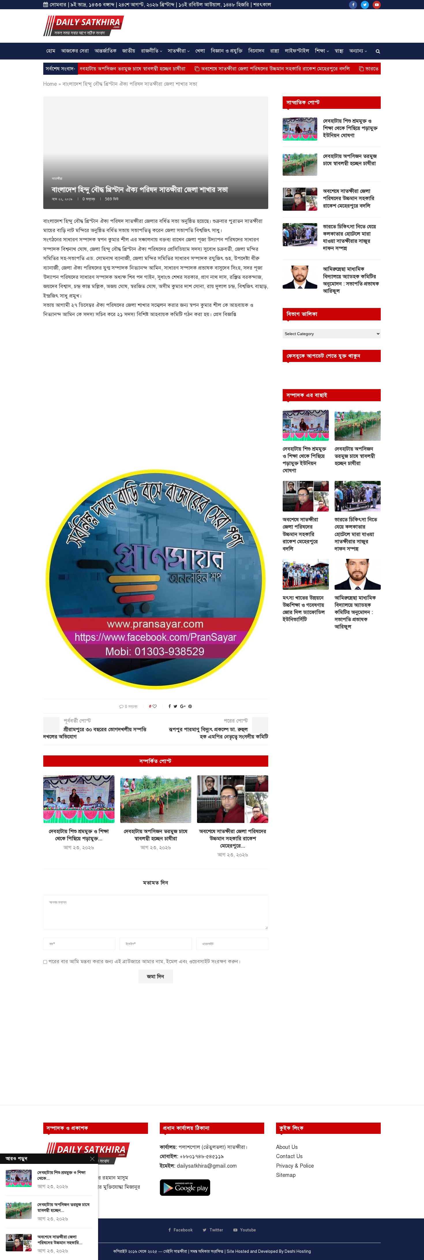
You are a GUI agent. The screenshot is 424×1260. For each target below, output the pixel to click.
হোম (50, 51)
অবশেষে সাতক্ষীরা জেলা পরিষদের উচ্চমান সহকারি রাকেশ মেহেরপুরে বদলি (234, 69)
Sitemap (286, 1175)
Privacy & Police (295, 1166)
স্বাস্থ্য (339, 51)
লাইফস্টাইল (297, 51)
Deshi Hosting (298, 1251)
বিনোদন (256, 51)
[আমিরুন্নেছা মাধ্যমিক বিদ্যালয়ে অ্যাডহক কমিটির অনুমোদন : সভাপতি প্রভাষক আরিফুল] (300, 277)
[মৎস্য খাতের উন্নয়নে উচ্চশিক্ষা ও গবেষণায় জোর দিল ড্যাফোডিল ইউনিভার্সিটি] (306, 574)
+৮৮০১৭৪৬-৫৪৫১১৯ (202, 1156)
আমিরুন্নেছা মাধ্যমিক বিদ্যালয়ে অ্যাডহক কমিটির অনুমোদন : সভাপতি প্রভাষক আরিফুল (351, 280)
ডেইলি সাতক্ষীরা (175, 1251)
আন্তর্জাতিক (106, 51)
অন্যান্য (356, 51)
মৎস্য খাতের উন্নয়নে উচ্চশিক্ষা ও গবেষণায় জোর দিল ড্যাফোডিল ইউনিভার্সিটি (304, 609)
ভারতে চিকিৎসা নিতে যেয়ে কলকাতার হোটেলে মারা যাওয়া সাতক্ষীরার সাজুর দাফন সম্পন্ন (349, 237)
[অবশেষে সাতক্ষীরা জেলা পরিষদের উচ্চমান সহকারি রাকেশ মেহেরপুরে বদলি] (232, 799)
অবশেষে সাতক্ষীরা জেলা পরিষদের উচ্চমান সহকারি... (59, 1239)
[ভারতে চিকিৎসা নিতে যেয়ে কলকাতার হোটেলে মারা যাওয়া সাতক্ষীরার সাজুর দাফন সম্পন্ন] (300, 234)
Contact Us (289, 1156)
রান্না (274, 51)
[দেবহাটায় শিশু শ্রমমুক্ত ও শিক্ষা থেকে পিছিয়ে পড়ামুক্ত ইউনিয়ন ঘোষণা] (79, 799)
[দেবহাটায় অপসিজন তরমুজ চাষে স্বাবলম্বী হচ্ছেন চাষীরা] (156, 799)
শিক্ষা (320, 51)
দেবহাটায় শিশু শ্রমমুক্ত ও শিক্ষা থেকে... (61, 1175)
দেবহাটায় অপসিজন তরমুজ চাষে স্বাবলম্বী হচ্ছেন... (63, 1207)
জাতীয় (128, 51)
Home (50, 84)
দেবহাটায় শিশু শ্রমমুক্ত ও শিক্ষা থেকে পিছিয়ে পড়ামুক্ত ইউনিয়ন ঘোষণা (350, 128)
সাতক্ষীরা (177, 51)
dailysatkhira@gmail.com (207, 1166)
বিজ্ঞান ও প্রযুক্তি (227, 51)
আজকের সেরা (75, 51)
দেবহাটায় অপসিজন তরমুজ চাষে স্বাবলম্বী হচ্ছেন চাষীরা (91, 69)
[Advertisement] (276, 25)
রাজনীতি (149, 51)
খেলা (200, 51)
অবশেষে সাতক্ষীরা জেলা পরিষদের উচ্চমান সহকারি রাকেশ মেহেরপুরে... (232, 838)
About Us (287, 1147)
